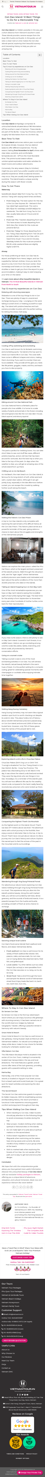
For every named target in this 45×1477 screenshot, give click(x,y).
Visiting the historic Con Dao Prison (16, 79)
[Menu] (42, 6)
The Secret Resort (10, 112)
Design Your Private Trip (30, 1472)
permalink (28, 1196)
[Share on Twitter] (20, 1187)
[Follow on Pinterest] (25, 1395)
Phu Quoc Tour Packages (12, 1291)
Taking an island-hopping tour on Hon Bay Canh (20, 81)
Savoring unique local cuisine (14, 97)
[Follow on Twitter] (22, 1395)
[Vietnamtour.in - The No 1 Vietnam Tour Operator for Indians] (22, 6)
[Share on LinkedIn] (31, 1187)
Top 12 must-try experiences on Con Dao (18, 66)
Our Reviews (7, 1357)
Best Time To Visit (10, 61)
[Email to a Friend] (24, 1187)
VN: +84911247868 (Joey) (12, 1332)
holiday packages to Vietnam (28, 1175)
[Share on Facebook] (17, 1187)
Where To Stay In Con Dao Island (15, 99)
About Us (6, 1350)
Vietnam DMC (7, 1372)
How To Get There (10, 64)
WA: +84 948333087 (26, 1262)
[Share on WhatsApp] (13, 1187)
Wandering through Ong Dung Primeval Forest (20, 94)
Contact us (6, 1368)
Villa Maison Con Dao (11, 107)
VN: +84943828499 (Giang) (13, 1336)
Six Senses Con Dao (11, 102)
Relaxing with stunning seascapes (15, 69)
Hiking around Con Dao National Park (17, 74)
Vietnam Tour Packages (11, 1288)
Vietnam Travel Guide (15, 14)
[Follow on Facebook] (17, 1395)
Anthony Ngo (33, 23)
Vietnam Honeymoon (10, 1303)
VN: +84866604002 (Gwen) (13, 1329)
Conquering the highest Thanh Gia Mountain (19, 92)
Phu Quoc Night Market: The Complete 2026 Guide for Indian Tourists (33, 1230)
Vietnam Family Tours (10, 1306)
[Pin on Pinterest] (27, 1187)
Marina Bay (8, 109)
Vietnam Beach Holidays (11, 1299)
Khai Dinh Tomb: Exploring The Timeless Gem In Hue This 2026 (11, 1230)
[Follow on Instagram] (20, 1395)
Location (6, 58)
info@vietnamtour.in (16, 1314)
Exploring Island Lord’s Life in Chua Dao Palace (19, 89)
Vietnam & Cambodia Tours (13, 1295)
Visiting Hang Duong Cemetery (14, 86)
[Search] (2, 6)
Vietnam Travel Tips (30, 14)
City (5, 1)
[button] (22, 1425)
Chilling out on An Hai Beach (14, 76)
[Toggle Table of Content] (38, 55)
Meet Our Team (8, 1361)
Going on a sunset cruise (12, 84)
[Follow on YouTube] (27, 1395)
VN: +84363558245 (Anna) (12, 1325)
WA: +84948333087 (15, 1318)
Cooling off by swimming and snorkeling (17, 71)
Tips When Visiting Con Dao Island (15, 115)
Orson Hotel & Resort (11, 104)
